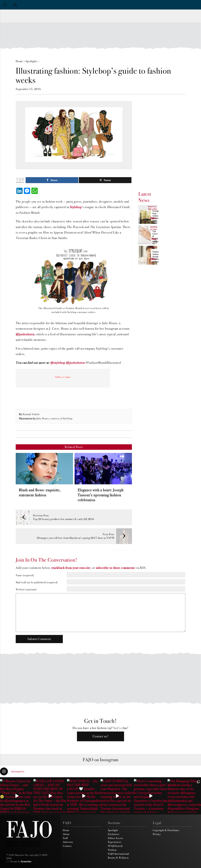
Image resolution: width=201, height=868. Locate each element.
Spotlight (31, 61)
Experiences (114, 842)
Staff (65, 838)
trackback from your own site (71, 568)
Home (19, 61)
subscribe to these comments (115, 568)
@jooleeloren (25, 334)
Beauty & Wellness (118, 857)
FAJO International (118, 853)
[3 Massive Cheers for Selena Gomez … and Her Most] (16, 796)
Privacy (157, 834)
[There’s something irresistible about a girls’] (150, 796)
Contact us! (101, 736)
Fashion (112, 849)
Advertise (68, 842)
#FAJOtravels (115, 845)
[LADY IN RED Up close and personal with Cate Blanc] (117, 796)
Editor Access (115, 838)
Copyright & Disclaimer (166, 830)
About (66, 834)
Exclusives (113, 834)
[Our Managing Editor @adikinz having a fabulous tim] (184, 796)
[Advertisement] (100, 35)
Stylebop (75, 207)
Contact (67, 845)
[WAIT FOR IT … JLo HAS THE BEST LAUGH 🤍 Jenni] (83, 796)
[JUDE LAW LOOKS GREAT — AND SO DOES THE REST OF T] (50, 796)
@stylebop (57, 363)
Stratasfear (26, 861)
